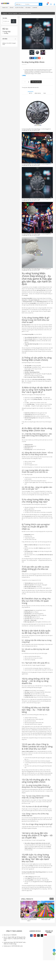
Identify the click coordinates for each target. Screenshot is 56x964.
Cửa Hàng (27, 7)
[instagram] (38, 935)
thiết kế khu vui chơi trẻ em (38, 729)
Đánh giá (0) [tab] (38, 93)
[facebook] (31, 935)
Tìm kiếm (4, 18)
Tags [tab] (44, 93)
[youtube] (35, 935)
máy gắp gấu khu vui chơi (29, 349)
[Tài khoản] (54, 4)
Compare (34, 7)
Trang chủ (5, 7)
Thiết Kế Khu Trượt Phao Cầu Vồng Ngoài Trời (45, 919)
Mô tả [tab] (30, 93)
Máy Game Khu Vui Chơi (33, 87)
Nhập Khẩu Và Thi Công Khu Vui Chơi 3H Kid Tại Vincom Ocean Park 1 (29, 919)
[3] (39, 58)
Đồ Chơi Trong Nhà (13, 13)
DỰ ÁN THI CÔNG (19, 7)
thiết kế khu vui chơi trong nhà (44, 733)
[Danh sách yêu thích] (51, 4)
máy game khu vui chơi (41, 348)
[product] (32, 915)
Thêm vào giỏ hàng (36, 81)
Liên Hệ (11, 7)
